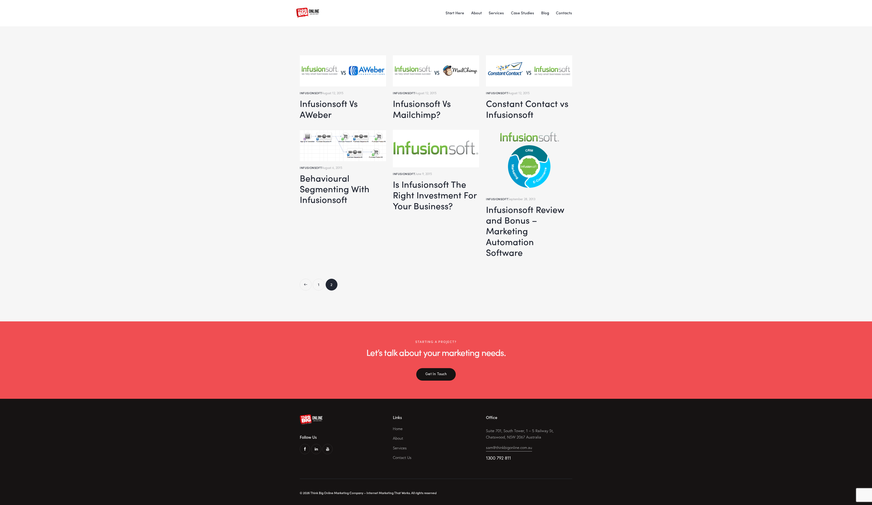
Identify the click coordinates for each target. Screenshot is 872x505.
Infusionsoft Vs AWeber (329, 109)
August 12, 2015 (332, 93)
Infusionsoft (311, 93)
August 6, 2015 (332, 167)
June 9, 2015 (423, 174)
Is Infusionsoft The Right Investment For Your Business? (435, 195)
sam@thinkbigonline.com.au (509, 447)
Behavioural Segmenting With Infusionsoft (334, 189)
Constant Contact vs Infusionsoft (527, 109)
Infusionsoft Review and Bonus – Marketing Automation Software (525, 231)
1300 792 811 (498, 458)
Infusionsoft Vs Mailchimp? (422, 109)
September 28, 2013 (521, 199)
